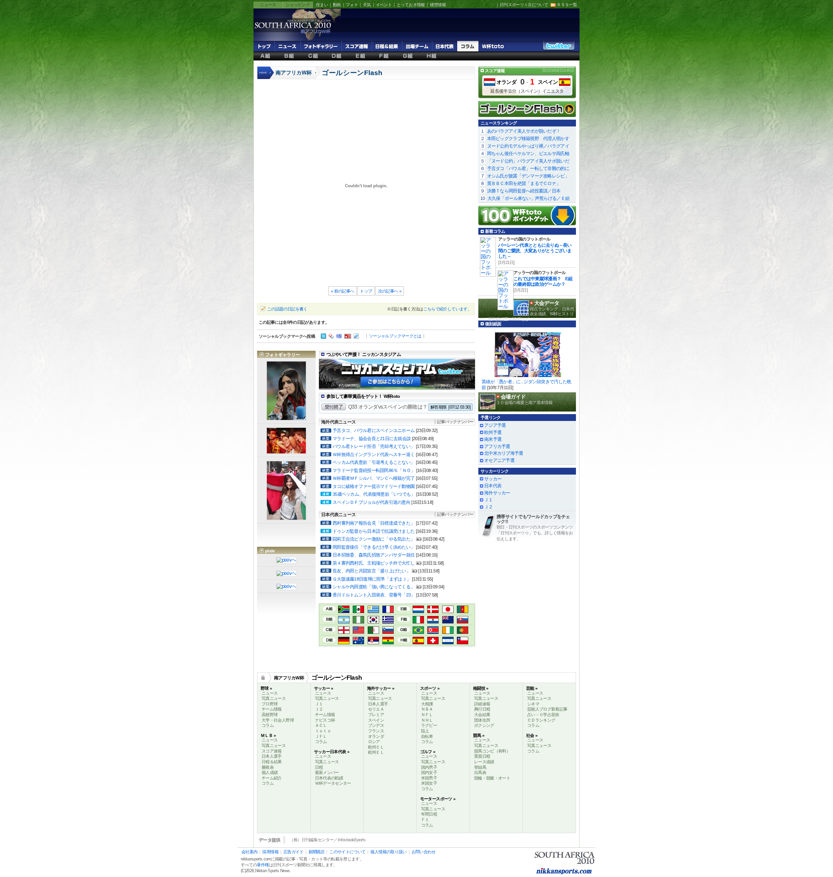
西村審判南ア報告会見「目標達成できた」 (374, 523)
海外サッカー (497, 492)
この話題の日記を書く (287, 309)
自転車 (427, 736)
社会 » (531, 735)
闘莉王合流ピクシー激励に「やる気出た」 (374, 539)
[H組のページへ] (403, 639)
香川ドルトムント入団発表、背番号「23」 (374, 594)
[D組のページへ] (329, 639)
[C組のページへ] (329, 629)
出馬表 (480, 772)
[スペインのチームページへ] (418, 641)
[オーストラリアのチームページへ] (358, 641)
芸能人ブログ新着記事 (547, 709)
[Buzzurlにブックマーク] (347, 336)
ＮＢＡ (427, 709)
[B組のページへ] (329, 618)
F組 (384, 55)
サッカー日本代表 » (331, 751)
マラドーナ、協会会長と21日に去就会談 (372, 438)
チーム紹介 (272, 778)
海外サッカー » (380, 688)
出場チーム (417, 46)
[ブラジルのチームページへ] (418, 631)
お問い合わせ (424, 851)
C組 (313, 55)
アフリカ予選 (497, 446)
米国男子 (429, 778)
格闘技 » (480, 688)
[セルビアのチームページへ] (373, 641)
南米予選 (492, 439)
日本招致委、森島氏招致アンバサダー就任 (374, 554)
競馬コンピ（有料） (492, 751)
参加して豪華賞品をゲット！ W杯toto (363, 396)
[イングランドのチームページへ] (343, 631)
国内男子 (429, 767)
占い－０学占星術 (543, 714)
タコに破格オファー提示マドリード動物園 (374, 486)
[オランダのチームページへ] (418, 610)
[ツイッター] (323, 336)
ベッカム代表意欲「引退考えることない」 (374, 462)
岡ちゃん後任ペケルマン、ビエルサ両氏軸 (528, 153)
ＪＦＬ (321, 736)
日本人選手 (272, 756)
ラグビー (429, 725)
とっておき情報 (411, 4)
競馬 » (478, 735)
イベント (384, 4)
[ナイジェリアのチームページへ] (358, 620)
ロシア (374, 741)
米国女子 (429, 783)
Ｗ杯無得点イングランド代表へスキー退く (374, 454)
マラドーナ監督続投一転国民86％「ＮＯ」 (374, 470)
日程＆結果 (387, 46)
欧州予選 (492, 432)
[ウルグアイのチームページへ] (373, 610)
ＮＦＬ (427, 714)
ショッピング (298, 4)
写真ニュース (274, 698)
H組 (431, 55)
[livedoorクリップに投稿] (356, 336)
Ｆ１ (425, 819)
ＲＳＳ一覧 (567, 4)
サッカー (492, 478)
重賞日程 (482, 756)
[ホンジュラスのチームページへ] (448, 641)
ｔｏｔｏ (323, 730)
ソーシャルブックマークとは (395, 336)
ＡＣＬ (321, 725)
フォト (352, 4)
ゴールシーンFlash (352, 72)
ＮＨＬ (427, 720)
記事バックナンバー (455, 421)
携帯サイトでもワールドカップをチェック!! (533, 519)
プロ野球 (270, 703)
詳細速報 (482, 703)
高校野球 (270, 714)
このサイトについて (347, 851)
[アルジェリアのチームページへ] (373, 631)
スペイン (548, 82)
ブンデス (376, 725)
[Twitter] (559, 47)
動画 (337, 4)
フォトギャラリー (320, 46)
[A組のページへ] (329, 608)
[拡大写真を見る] (286, 417)
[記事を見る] (527, 352)
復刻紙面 (493, 323)
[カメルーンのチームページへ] (462, 610)
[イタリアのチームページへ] (418, 620)
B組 (289, 55)
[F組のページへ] (403, 618)
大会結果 (482, 714)
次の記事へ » (390, 291)
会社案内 (249, 851)
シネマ (533, 703)
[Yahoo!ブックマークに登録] (331, 336)
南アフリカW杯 (294, 72)
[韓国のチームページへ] (373, 620)
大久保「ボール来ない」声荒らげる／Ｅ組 (528, 198)
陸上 (425, 730)
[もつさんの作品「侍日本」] (286, 560)
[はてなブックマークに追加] (339, 336)
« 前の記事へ (342, 291)
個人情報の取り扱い (388, 851)
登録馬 (480, 767)
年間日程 (429, 814)
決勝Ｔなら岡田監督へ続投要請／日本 (524, 190)
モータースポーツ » (438, 798)
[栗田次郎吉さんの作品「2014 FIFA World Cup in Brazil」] (286, 587)
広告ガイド (293, 851)
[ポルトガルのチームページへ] (462, 631)
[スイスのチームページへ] (433, 641)
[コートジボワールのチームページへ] (448, 631)
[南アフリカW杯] (292, 33)
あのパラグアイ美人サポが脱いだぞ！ (524, 131)
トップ (263, 46)
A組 (265, 55)
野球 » (266, 688)
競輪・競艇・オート (492, 778)
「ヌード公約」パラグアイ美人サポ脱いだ (528, 161)
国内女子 (429, 772)
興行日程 (482, 709)
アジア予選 (495, 425)
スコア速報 (356, 46)
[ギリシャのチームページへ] (388, 620)
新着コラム (495, 231)
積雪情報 (438, 4)
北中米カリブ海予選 (503, 453)
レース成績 (484, 761)
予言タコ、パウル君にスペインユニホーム (374, 430)
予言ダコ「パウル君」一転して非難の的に (528, 168)
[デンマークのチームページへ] (433, 610)
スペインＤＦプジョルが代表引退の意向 (371, 502)
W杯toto (492, 46)
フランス (376, 730)
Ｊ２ (488, 506)
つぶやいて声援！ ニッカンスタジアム (363, 354)
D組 (336, 55)
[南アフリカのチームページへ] (343, 610)
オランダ (506, 82)
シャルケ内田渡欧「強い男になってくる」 (374, 586)
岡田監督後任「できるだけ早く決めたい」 (374, 547)
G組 (408, 55)
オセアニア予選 (499, 460)
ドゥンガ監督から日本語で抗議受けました (374, 531)
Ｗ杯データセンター (333, 783)
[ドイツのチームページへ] (343, 641)
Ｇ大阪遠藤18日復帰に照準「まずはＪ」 (372, 579)
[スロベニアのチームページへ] (388, 631)
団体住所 (482, 720)
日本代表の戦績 (329, 778)
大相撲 (427, 703)
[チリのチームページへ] (462, 641)
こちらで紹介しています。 (447, 309)
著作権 (263, 864)
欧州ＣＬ (376, 747)
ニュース (268, 4)
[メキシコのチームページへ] (358, 610)
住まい (322, 4)
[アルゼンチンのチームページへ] (343, 620)
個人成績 (270, 772)
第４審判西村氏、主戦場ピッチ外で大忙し (374, 563)
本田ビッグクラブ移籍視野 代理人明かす (528, 138)
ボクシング (484, 725)
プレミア (376, 714)
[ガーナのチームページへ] (388, 641)
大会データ (546, 303)
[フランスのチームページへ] (388, 610)
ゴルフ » (427, 751)
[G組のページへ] (403, 629)
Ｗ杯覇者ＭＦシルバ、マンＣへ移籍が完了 (374, 478)
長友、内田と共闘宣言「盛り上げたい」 (371, 570)
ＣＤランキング (541, 720)
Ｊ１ (488, 499)
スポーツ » (429, 688)
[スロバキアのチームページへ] (462, 620)
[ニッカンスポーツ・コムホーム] (266, 76)
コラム (467, 46)
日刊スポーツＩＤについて (524, 4)
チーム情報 (272, 709)
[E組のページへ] (403, 608)
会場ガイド (513, 396)
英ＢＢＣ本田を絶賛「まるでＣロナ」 (524, 183)
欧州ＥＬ (376, 752)
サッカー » (323, 688)
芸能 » (531, 688)
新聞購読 (316, 851)
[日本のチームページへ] (448, 610)
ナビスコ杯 (325, 720)
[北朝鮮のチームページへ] (433, 631)
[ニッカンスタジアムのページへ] (397, 384)
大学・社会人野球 (278, 720)
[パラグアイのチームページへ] (433, 620)
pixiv (270, 550)
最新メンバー (327, 772)
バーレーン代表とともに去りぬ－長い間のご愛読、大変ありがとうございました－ (535, 250)
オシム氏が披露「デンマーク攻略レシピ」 (528, 175)
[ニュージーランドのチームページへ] (448, 620)
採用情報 (270, 851)
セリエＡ (376, 709)
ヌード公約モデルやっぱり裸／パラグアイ (528, 146)
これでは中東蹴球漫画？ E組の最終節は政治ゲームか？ (542, 281)
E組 (360, 55)
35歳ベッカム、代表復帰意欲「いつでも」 (374, 494)
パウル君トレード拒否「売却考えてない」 (374, 446)
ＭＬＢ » (268, 735)
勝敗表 (268, 767)
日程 (319, 767)
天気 (367, 4)
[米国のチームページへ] (358, 631)
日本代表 (444, 46)
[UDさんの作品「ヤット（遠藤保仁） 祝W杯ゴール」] (286, 574)
